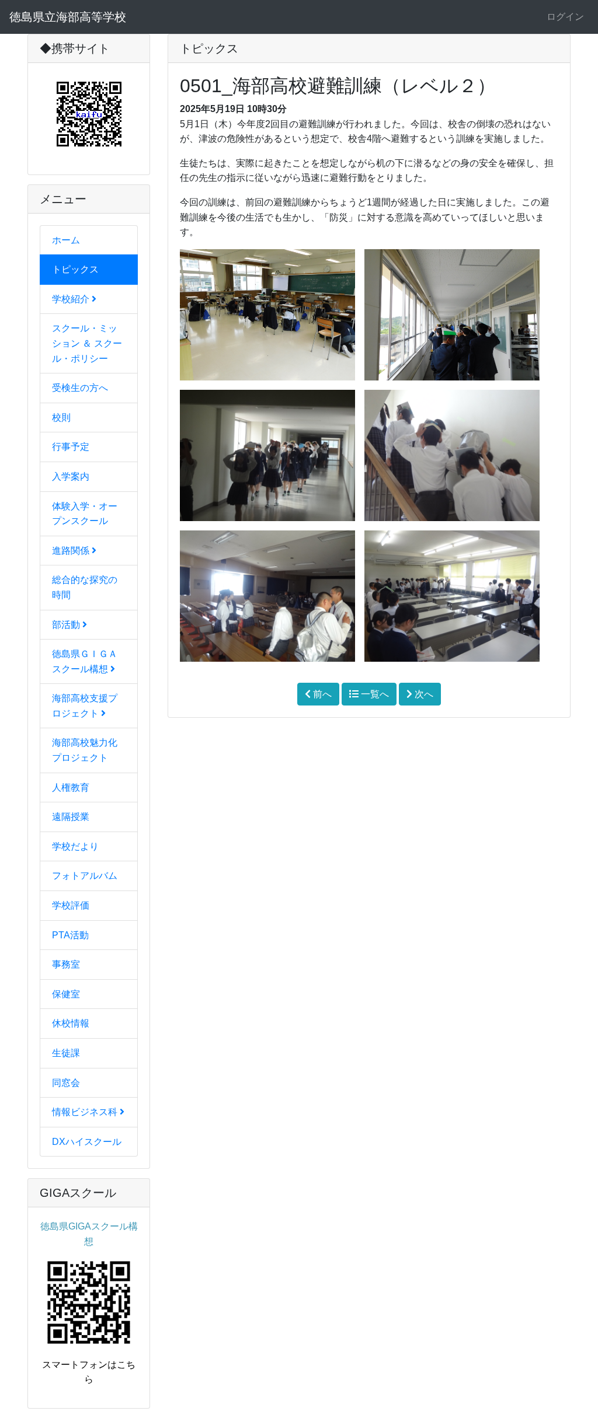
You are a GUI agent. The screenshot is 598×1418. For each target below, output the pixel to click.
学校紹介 (72, 299)
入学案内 (70, 476)
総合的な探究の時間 (84, 587)
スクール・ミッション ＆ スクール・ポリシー (87, 343)
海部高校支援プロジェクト (84, 705)
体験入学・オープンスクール (84, 513)
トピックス (75, 269)
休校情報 (70, 1023)
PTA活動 (70, 935)
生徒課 (66, 1053)
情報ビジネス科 (86, 1112)
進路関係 (72, 551)
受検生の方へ (80, 388)
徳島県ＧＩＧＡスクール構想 (84, 661)
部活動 (67, 625)
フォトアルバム (84, 876)
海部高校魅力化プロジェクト (84, 750)
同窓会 (66, 1083)
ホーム (66, 240)
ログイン (565, 17)
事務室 (66, 964)
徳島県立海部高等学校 (67, 17)
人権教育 (70, 787)
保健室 (66, 994)
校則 (61, 417)
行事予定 (70, 447)
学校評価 (70, 905)
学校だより (75, 846)
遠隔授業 (70, 817)
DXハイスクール (86, 1142)
